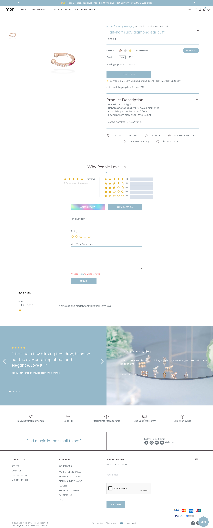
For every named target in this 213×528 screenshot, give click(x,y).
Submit (83, 281)
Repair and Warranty (70, 490)
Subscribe (116, 504)
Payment (63, 485)
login (81, 273)
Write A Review (87, 207)
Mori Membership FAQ (70, 471)
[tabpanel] (53, 364)
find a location (128, 374)
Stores (15, 466)
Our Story (17, 470)
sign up (170, 80)
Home (109, 26)
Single (132, 64)
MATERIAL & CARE (20, 475)
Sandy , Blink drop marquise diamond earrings (36, 372)
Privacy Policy (112, 523)
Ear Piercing (65, 495)
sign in (159, 80)
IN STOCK (191, 50)
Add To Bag (129, 74)
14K (122, 57)
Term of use (97, 523)
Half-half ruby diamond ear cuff (151, 26)
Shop (24, 9)
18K (131, 57)
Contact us (65, 466)
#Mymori (170, 442)
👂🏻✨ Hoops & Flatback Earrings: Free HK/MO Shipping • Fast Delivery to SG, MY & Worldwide (106, 2)
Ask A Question (125, 207)
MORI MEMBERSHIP (20, 480)
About (68, 9)
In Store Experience (85, 9)
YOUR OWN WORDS (39, 9)
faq (61, 499)
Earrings (128, 26)
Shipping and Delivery (70, 476)
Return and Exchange (70, 481)
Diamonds (57, 9)
